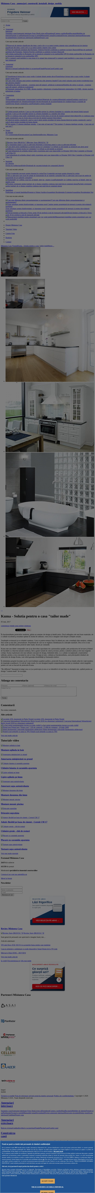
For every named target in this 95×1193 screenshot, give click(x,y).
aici (43, 1159)
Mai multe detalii (58, 1151)
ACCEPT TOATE (48, 1181)
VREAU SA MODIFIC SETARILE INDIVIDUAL (47, 1187)
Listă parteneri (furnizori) (9, 1175)
